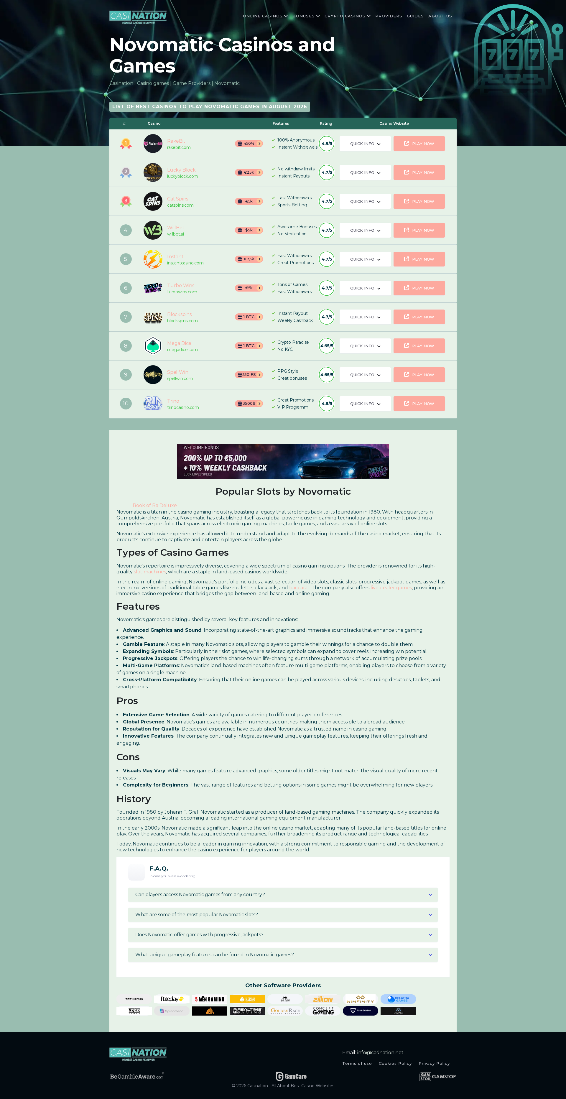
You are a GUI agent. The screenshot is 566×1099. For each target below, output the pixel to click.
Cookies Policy (395, 1063)
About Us (440, 16)
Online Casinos (263, 16)
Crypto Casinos (345, 16)
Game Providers (191, 83)
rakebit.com (179, 147)
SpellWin (153, 374)
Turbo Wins (153, 288)
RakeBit (153, 143)
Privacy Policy (434, 1063)
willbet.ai (175, 234)
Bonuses (303, 16)
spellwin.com (180, 378)
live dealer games (391, 587)
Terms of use (357, 1063)
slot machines (150, 572)
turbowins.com (182, 292)
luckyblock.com (182, 176)
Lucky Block (153, 172)
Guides (415, 16)
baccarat (299, 587)
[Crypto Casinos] (368, 16)
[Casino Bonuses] (317, 16)
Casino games (153, 83)
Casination (121, 83)
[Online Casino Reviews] (285, 16)
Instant (153, 259)
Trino (153, 403)
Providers (388, 16)
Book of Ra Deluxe (155, 505)
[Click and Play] (283, 461)
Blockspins (153, 316)
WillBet (153, 230)
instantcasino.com (185, 263)
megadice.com (182, 349)
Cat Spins (153, 201)
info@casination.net (380, 1052)
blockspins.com (182, 320)
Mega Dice (153, 345)
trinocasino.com (183, 407)
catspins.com (180, 205)
